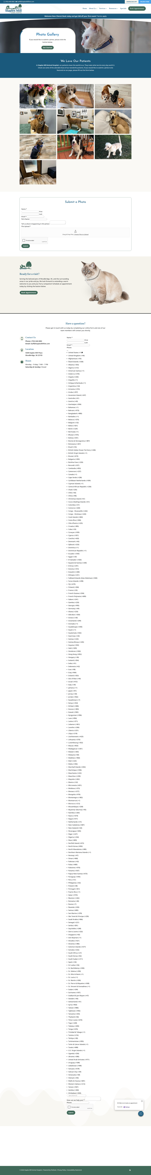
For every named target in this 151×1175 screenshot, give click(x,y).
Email (23, 217)
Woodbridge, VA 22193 (33, 355)
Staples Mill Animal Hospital (48, 65)
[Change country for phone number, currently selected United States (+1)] (67, 350)
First (40, 212)
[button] (140, 1113)
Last (40, 214)
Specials (123, 8)
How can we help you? (76, 1100)
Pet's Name (25, 219)
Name (24, 209)
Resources (112, 8)
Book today (66, 16)
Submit (25, 246)
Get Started (47, 47)
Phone (69, 347)
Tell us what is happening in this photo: (35, 224)
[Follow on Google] (130, 1170)
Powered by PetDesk (49, 1170)
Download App (132, 2)
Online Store (144, 2)
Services (102, 8)
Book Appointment (137, 8)
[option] (99, 352)
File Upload (26, 226)
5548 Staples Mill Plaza (33, 353)
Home (85, 8)
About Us (92, 8)
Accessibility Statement (74, 1170)
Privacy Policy (61, 1170)
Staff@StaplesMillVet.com (40, 344)
